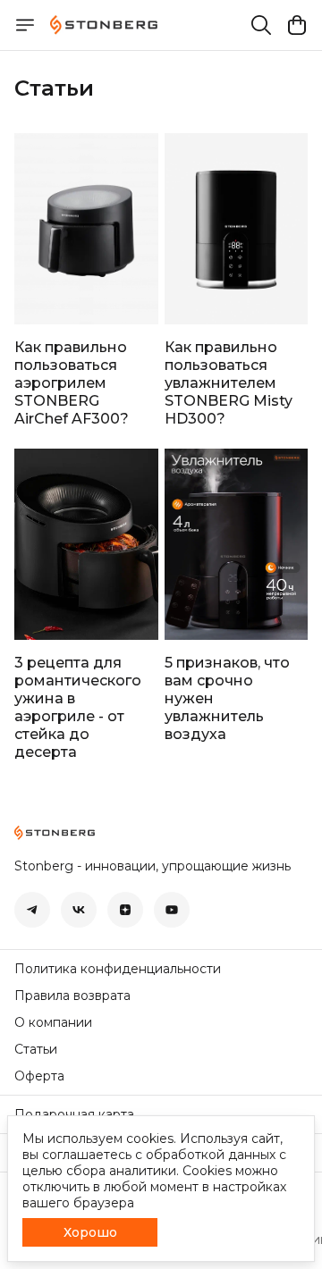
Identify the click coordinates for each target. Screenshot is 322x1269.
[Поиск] (261, 25)
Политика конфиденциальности (117, 969)
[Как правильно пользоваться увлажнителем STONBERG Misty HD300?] (237, 228)
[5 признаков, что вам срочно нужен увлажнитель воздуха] (237, 544)
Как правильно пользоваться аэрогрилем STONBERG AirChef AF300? (71, 383)
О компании (53, 1022)
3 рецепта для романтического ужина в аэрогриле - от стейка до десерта (77, 707)
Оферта (39, 1076)
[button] (32, 910)
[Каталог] (25, 25)
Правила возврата (72, 995)
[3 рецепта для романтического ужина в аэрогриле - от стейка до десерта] (86, 544)
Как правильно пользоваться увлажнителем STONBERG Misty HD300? (228, 383)
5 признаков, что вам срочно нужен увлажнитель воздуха (227, 698)
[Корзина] (297, 25)
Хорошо (90, 1232)
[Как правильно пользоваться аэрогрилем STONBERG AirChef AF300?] (86, 228)
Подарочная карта (74, 1114)
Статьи (35, 1049)
